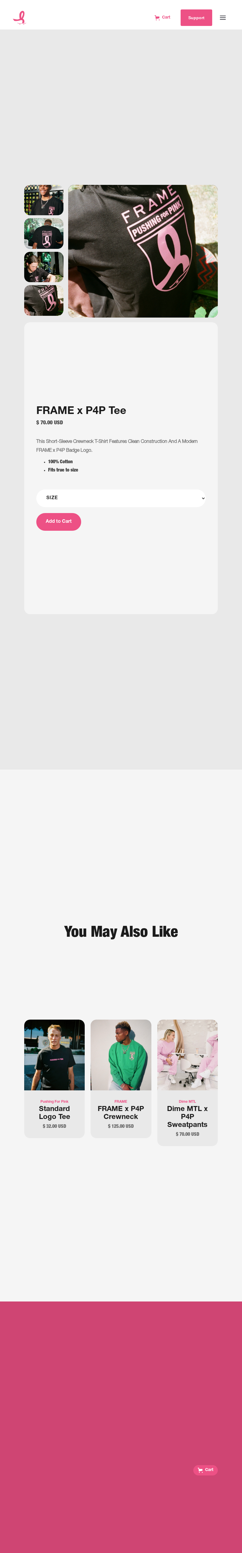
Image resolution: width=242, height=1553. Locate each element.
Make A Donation (121, 1526)
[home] (19, 17)
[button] (205, 1470)
